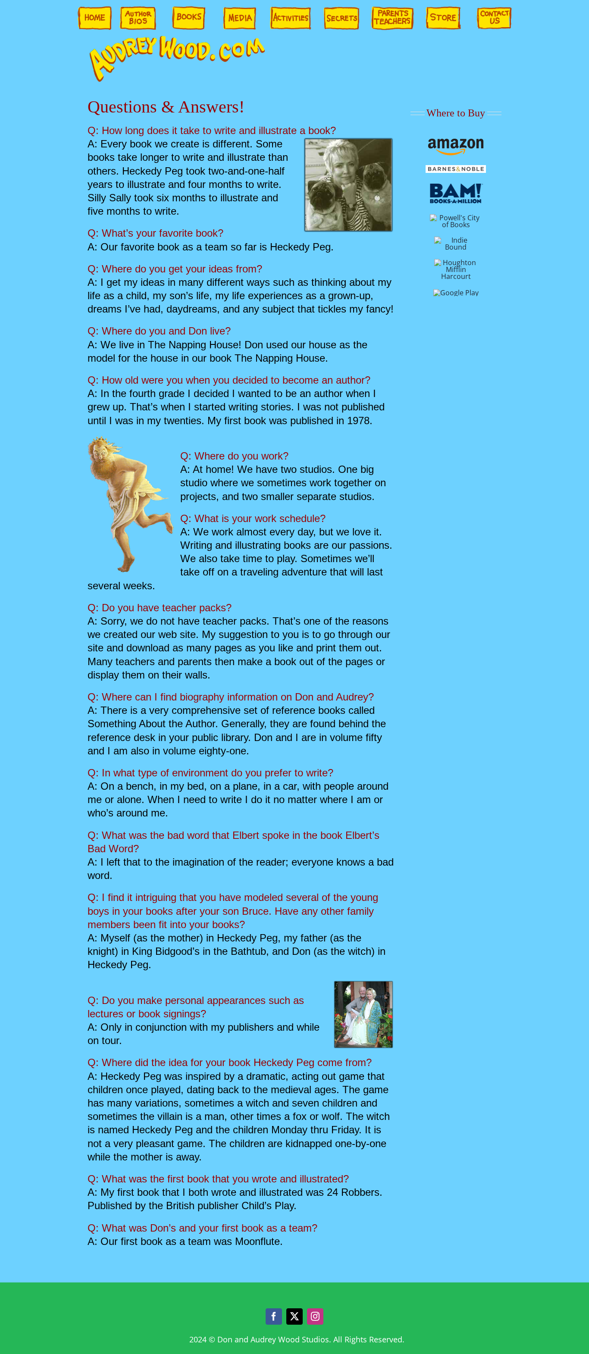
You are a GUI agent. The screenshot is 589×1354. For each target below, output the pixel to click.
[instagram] (315, 1316)
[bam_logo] (456, 185)
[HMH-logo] (455, 262)
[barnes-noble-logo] (456, 168)
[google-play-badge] (456, 292)
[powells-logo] (456, 217)
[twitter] (294, 1316)
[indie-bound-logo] (455, 240)
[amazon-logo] (456, 141)
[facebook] (274, 1316)
